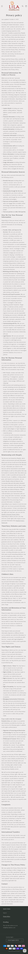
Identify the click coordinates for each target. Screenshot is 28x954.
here (7, 418)
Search (5, 913)
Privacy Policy (6, 916)
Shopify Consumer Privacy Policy (11, 514)
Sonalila (12, 951)
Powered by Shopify (17, 951)
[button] (2, 6)
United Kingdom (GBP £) (13, 940)
